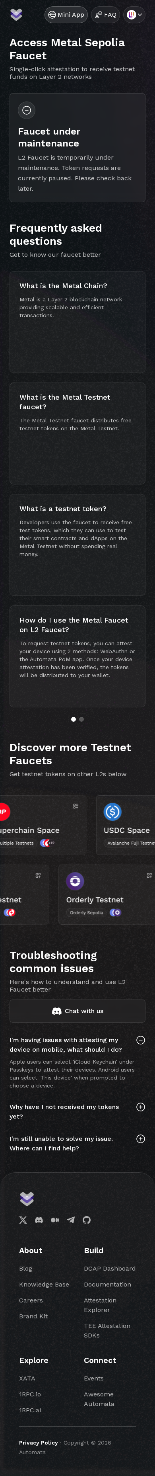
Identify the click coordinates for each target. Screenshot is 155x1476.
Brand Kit (33, 1316)
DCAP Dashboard (110, 1268)
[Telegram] (71, 1219)
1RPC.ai (30, 1410)
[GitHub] (87, 1220)
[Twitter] (23, 1220)
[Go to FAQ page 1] (73, 719)
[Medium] (55, 1220)
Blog (25, 1268)
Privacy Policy (38, 1442)
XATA (27, 1378)
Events (94, 1378)
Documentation (107, 1284)
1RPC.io (30, 1394)
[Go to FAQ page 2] (81, 719)
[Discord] (39, 1220)
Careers (31, 1300)
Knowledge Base (44, 1284)
